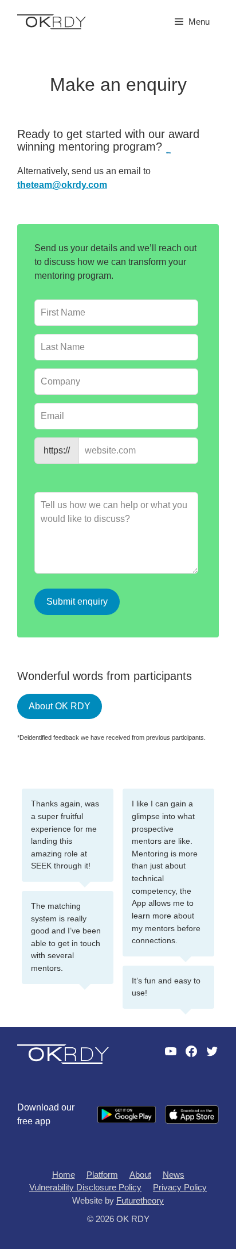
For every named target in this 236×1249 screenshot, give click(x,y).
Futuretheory (140, 1200)
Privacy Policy (180, 1187)
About (140, 1174)
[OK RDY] (51, 21)
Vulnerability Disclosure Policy (85, 1187)
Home (63, 1174)
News (173, 1174)
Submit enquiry (77, 601)
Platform (102, 1174)
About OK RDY (60, 706)
